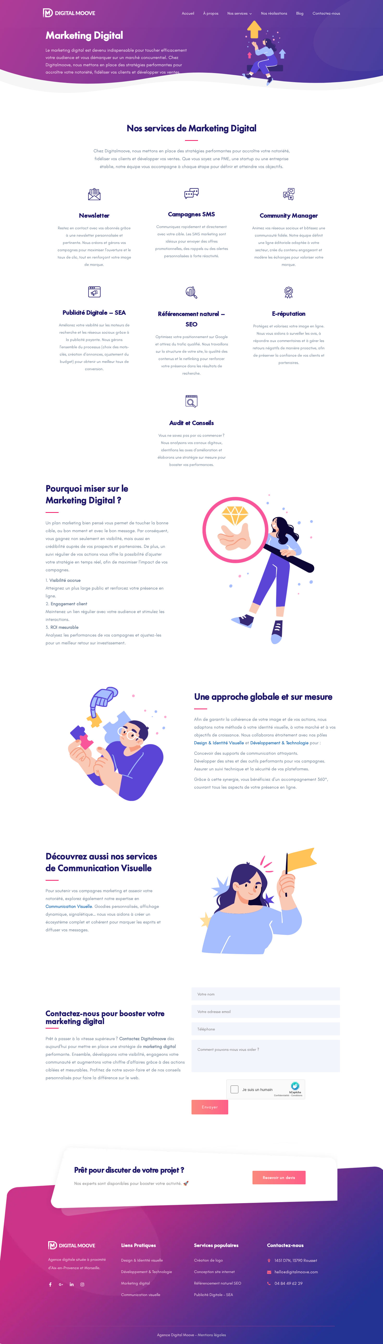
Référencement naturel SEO (217, 1283)
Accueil (188, 13)
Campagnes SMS (191, 214)
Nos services (237, 13)
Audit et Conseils (191, 422)
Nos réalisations (274, 13)
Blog (300, 13)
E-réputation (289, 313)
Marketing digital (135, 1283)
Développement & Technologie (146, 1271)
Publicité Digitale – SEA (94, 312)
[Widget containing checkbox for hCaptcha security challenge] (265, 1089)
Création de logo (208, 1260)
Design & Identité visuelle (142, 1260)
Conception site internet (214, 1271)
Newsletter (94, 215)
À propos (210, 13)
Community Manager (289, 215)
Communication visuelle (140, 1294)
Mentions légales (212, 1335)
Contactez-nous (326, 13)
